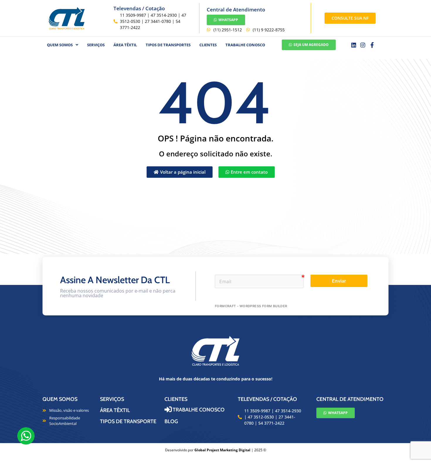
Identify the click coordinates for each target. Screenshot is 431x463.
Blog (171, 421)
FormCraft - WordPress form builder (251, 306)
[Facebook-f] (372, 45)
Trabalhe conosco (199, 409)
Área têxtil (125, 44)
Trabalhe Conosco (245, 44)
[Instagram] (363, 45)
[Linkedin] (354, 45)
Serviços (96, 44)
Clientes (208, 44)
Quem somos (60, 399)
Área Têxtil (115, 410)
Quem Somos (60, 44)
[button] (63, 45)
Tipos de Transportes (168, 44)
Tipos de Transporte (128, 421)
